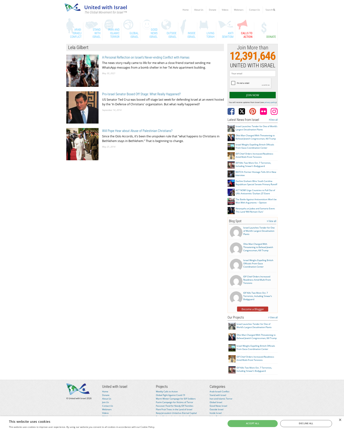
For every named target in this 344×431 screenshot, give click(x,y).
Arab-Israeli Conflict (219, 391)
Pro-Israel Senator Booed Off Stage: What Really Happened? (141, 94)
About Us (198, 9)
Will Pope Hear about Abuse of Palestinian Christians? (137, 131)
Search (269, 9)
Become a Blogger (253, 309)
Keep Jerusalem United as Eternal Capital (176, 413)
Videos (225, 9)
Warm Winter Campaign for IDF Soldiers (176, 398)
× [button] (340, 420)
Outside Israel (216, 409)
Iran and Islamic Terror (221, 398)
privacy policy (270, 102)
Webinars (238, 9)
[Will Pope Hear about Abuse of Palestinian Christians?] (82, 143)
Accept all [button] (252, 423)
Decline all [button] (306, 423)
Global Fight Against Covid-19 (170, 395)
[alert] (172, 423)
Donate (212, 9)
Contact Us (254, 9)
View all (274, 119)
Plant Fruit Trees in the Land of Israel (174, 409)
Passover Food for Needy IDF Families (174, 405)
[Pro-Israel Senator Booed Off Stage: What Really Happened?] (82, 107)
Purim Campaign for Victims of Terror (174, 402)
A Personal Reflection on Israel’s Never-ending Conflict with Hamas (145, 57)
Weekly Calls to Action (167, 391)
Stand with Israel (218, 395)
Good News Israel (218, 405)
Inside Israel (216, 413)
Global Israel (216, 402)
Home (186, 9)
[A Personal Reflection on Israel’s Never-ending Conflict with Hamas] (82, 70)
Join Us (105, 402)
